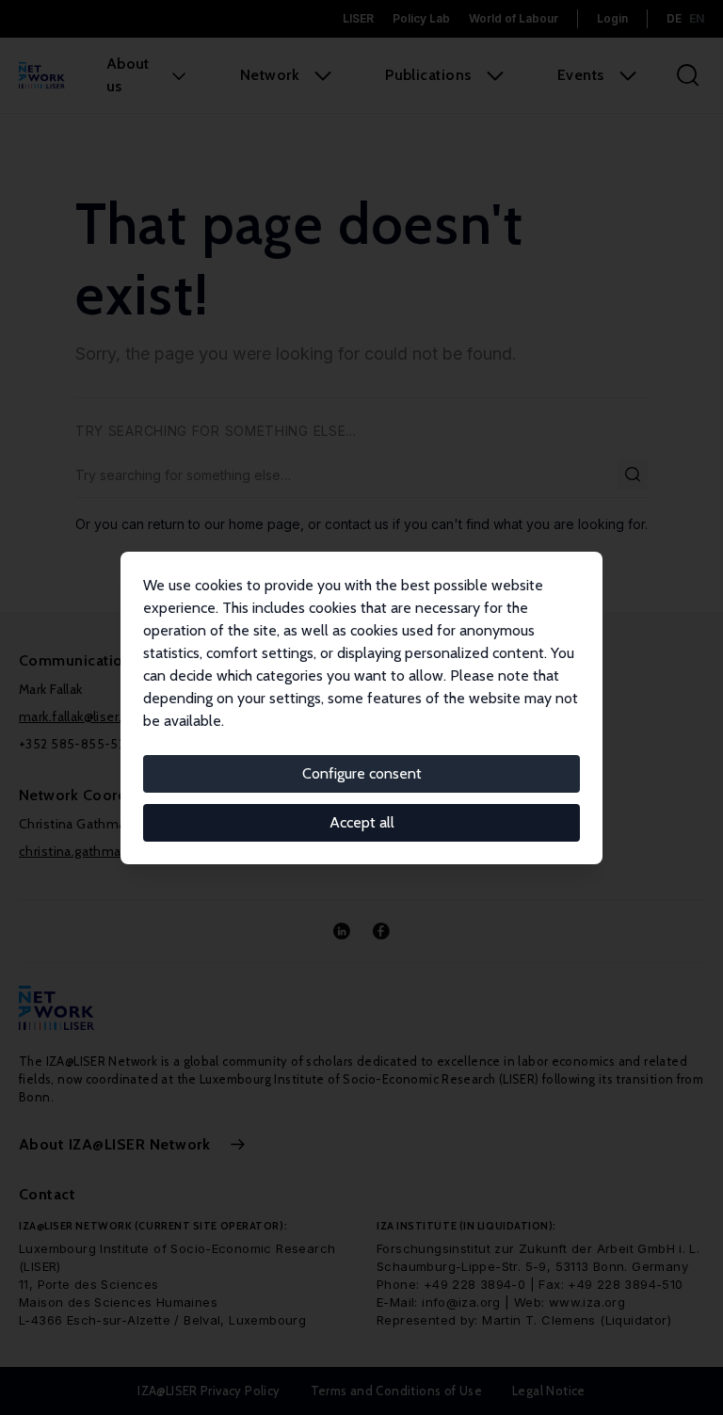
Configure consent (362, 773)
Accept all (361, 822)
